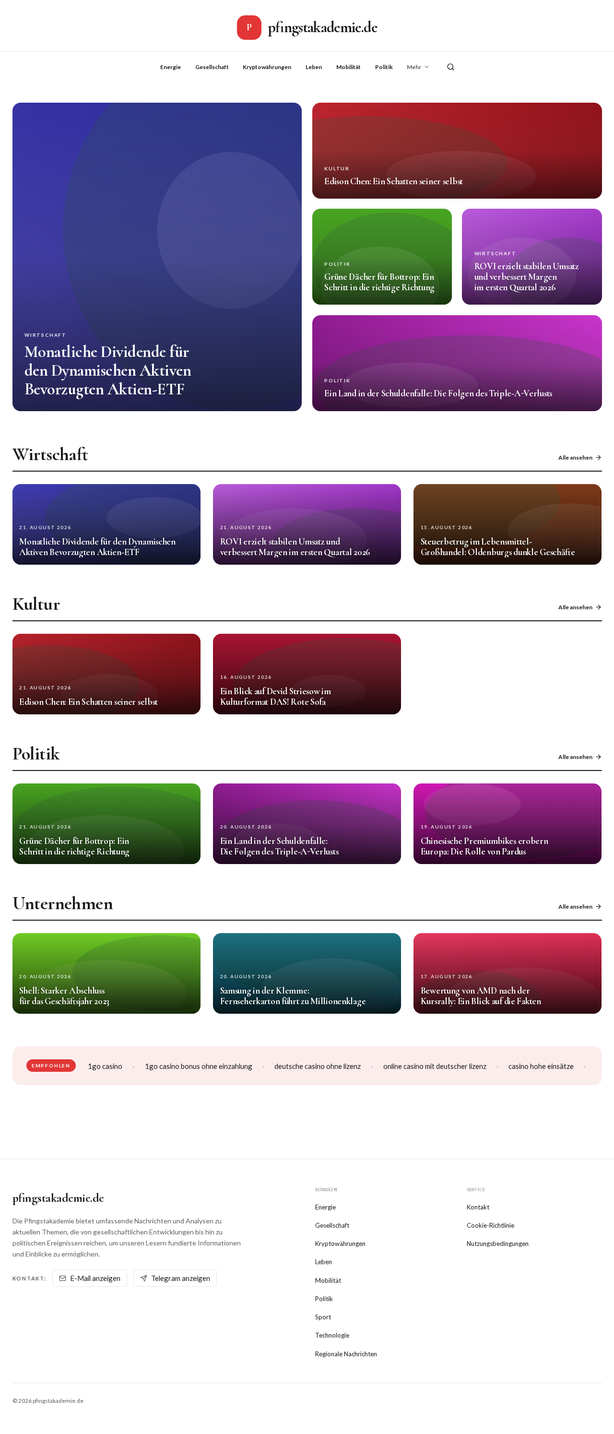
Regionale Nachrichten (346, 1354)
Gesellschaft (212, 67)
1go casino (105, 1066)
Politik (384, 67)
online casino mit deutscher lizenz (434, 1066)
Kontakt (478, 1207)
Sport (323, 1317)
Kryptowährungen (267, 67)
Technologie (332, 1335)
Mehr (414, 67)
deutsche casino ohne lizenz (317, 1066)
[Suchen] (451, 67)
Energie (170, 67)
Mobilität (348, 67)
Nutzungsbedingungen (498, 1243)
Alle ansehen (575, 457)
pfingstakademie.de (58, 1197)
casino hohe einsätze (541, 1066)
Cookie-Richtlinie (490, 1225)
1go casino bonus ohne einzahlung (198, 1066)
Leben (314, 67)
